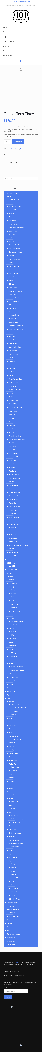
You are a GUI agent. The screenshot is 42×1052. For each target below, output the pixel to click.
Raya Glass (12, 446)
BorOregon (12, 220)
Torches (11, 785)
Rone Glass (12, 464)
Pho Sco (11, 429)
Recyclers (14, 885)
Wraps (11, 788)
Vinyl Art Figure (14, 916)
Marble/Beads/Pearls (16, 844)
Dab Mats (14, 593)
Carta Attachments (17, 621)
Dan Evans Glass (14, 259)
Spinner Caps (15, 611)
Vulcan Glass (13, 534)
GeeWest (12, 628)
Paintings (12, 913)
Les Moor (12, 368)
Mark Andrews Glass (15, 379)
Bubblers (12, 808)
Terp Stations (15, 203)
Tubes (13, 895)
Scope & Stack (13, 677)
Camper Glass (13, 231)
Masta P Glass (13, 382)
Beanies (13, 715)
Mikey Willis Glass (15, 390)
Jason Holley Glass (15, 347)
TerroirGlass (13, 503)
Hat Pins (11, 746)
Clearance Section (12, 569)
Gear (12, 149)
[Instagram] (22, 1049)
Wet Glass (12, 549)
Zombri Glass (13, 556)
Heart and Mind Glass (16, 326)
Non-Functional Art (13, 910)
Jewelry (11, 750)
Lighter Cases (13, 753)
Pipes (11, 854)
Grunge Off (12, 646)
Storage (11, 781)
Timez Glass (13, 510)
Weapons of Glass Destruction (18, 545)
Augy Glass (12, 213)
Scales (11, 774)
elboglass (12, 280)
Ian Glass (12, 336)
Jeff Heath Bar (13, 350)
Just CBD (12, 566)
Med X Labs (10, 906)
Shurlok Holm (13, 485)
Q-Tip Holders (13, 857)
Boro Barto (12, 217)
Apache (11, 580)
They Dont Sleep (14, 506)
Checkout (28, 6)
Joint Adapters (14, 840)
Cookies (9, 688)
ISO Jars (12, 836)
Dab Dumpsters (14, 615)
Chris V (11, 241)
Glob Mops (12, 638)
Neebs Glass (13, 411)
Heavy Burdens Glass (16, 329)
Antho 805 (12, 210)
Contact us (17, 962)
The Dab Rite (11, 941)
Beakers (13, 867)
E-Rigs (11, 732)
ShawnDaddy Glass (15, 478)
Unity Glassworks (14, 517)
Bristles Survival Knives (16, 227)
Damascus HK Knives (15, 252)
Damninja (12, 255)
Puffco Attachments (17, 670)
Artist (9, 197)
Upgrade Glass (14, 524)
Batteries (12, 722)
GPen (11, 642)
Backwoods (13, 583)
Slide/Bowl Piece (14, 899)
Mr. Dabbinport (14, 404)
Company (10, 577)
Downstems (13, 829)
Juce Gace (12, 361)
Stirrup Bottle (15, 892)
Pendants (12, 850)
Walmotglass (13, 538)
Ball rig (16, 877)
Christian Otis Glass (15, 245)
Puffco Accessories (17, 666)
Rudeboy (12, 467)
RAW (10, 673)
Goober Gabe (13, 322)
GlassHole (12, 308)
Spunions (14, 238)
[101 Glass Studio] (21, 16)
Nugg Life (10, 920)
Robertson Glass (14, 457)
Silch (12, 442)
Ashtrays (12, 718)
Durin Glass (12, 277)
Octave (17, 149)
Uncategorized (11, 945)
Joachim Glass (13, 354)
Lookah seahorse (12, 902)
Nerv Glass (12, 414)
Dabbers (12, 729)
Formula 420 (11, 691)
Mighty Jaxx (13, 656)
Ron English (12, 460)
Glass (9, 792)
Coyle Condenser (14, 248)
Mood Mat (14, 604)
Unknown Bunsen (14, 521)
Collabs (9, 573)
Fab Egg (13, 874)
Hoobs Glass (13, 333)
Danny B (12, 270)
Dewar (13, 871)
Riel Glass (12, 450)
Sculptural (14, 888)
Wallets (16, 711)
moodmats (12, 660)
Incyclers (14, 881)
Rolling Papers (13, 760)
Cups (10, 826)
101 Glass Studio (12, 193)
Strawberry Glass (14, 496)
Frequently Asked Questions (14, 6)
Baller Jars (12, 795)
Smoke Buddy (13, 681)
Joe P (11, 358)
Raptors (13, 318)
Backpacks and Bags (20, 707)
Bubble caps (15, 815)
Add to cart (18, 142)
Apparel (11, 701)
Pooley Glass (13, 432)
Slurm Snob (12, 489)
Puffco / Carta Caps (17, 819)
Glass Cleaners (14, 736)
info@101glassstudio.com (22, 1)
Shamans (14, 531)
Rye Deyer (12, 471)
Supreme (14, 770)
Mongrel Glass (13, 400)
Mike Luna (12, 386)
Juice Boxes (15, 315)
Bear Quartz (13, 587)
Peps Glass (12, 425)
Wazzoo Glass (13, 541)
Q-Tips (11, 757)
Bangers (13, 590)
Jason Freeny (13, 343)
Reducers (14, 607)
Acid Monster (15, 298)
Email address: (8, 988)
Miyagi (11, 393)
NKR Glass (12, 418)
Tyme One (12, 514)
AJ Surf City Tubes (15, 206)
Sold (8, 930)
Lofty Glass (12, 372)
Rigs (10, 861)
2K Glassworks (14, 200)
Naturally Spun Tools (15, 407)
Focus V (11, 618)
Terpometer (11, 937)
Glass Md (12, 305)
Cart (33, 6)
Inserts (13, 600)
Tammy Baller (13, 499)
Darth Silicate (13, 273)
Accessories (15, 704)
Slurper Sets (15, 847)
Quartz (9, 927)
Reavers (13, 527)
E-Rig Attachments (15, 833)
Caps (10, 812)
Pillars (13, 635)
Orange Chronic (16, 739)
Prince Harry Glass (15, 436)
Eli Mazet (12, 284)
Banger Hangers (16, 864)
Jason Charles (13, 340)
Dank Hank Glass (14, 266)
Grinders (12, 742)
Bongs (11, 805)
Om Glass (12, 422)
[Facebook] (19, 1049)
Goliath (11, 312)
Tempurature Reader (26, 149)
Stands (11, 778)
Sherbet (11, 482)
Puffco (11, 663)
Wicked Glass (13, 552)
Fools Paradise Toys (15, 625)
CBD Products (11, 563)
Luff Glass (12, 375)
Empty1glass (13, 287)
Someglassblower (14, 492)
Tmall (11, 684)
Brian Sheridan (13, 224)
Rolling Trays (13, 764)
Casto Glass (13, 235)
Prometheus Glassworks (17, 439)
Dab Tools (14, 597)
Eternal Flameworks (15, 291)
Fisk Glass (12, 295)
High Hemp (12, 653)
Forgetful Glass (14, 301)
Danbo (11, 263)
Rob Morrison (13, 453)
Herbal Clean (13, 649)
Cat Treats (10, 559)
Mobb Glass (13, 397)
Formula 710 (11, 695)
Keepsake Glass (14, 365)
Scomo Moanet (14, 474)
